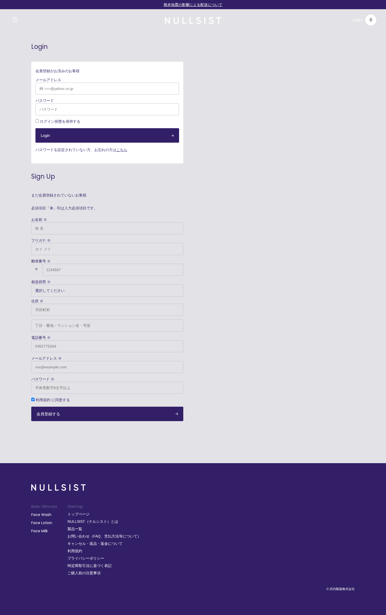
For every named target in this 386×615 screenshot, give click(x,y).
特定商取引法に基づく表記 (89, 566)
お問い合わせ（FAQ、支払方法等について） (104, 536)
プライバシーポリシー (85, 558)
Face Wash (41, 514)
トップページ (78, 514)
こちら (121, 150)
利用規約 (43, 400)
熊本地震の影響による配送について (193, 5)
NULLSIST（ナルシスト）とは (92, 521)
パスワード (44, 101)
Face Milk (39, 531)
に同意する (53, 400)
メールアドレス (48, 80)
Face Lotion (41, 522)
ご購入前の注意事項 (84, 573)
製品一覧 (74, 529)
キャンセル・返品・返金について (95, 543)
